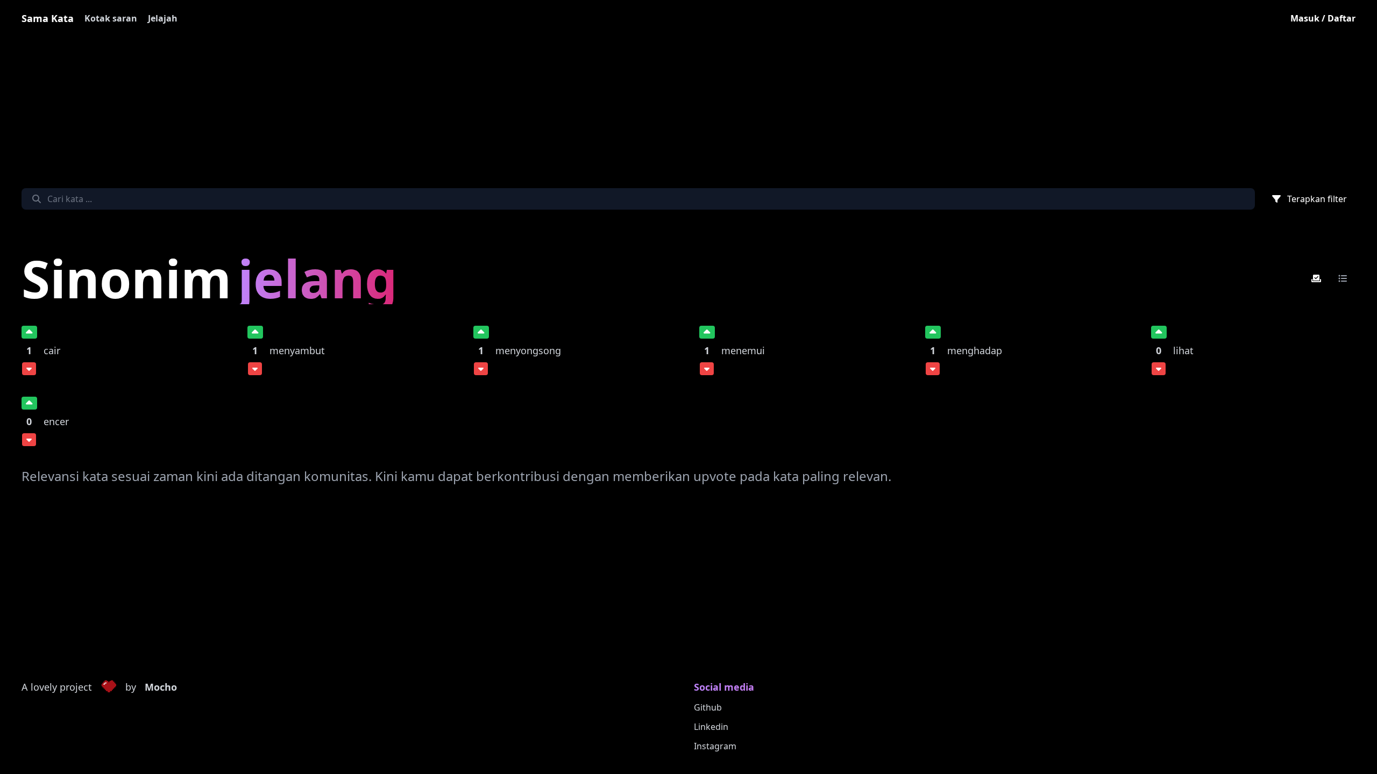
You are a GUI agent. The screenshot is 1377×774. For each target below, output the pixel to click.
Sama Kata (48, 18)
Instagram (715, 746)
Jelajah (163, 18)
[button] (108, 687)
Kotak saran (110, 18)
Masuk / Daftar (1322, 18)
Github (708, 707)
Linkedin (711, 727)
